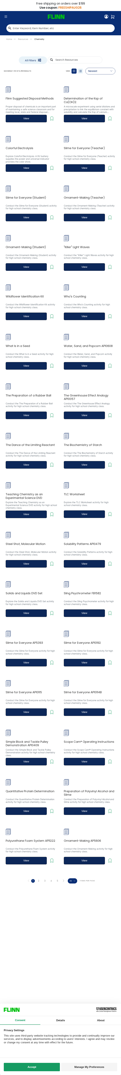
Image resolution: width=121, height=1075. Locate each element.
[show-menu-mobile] (6, 17)
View (26, 118)
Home (9, 39)
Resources (23, 39)
